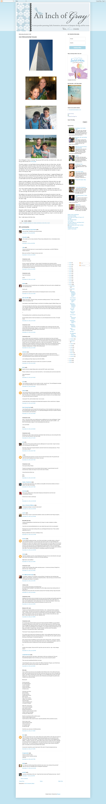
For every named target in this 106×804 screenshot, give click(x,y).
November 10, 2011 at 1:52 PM (28, 561)
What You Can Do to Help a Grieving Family (81, 147)
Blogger (58, 794)
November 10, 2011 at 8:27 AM (28, 450)
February (72, 354)
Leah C (23, 512)
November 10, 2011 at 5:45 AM (28, 386)
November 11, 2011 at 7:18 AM (28, 730)
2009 (70, 360)
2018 (70, 271)
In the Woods (73, 297)
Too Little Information (72, 219)
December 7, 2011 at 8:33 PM (28, 775)
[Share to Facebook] (29, 221)
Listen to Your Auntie (72, 228)
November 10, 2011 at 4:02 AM (28, 320)
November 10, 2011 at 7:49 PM (28, 616)
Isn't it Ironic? (73, 314)
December (72, 286)
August (71, 343)
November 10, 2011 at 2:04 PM (28, 570)
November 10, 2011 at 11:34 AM (29, 508)
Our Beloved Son (78, 164)
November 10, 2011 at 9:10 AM (28, 477)
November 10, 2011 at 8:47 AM (28, 459)
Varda (23, 283)
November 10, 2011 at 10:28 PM (29, 650)
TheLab (24, 390)
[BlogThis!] (26, 221)
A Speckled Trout (26, 654)
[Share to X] (27, 221)
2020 (70, 268)
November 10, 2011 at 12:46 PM (29, 550)
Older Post (60, 781)
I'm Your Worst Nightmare (80, 187)
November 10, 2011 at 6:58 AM (28, 429)
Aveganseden (25, 753)
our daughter (24, 222)
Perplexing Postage (72, 216)
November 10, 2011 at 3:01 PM (28, 580)
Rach (23, 367)
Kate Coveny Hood (26, 407)
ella (23, 442)
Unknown (24, 352)
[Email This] (25, 221)
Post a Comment (24, 778)
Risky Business (72, 329)
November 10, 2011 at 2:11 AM (28, 279)
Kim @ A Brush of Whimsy (28, 505)
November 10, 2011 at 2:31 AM (28, 293)
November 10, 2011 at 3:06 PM (28, 592)
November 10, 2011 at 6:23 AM (28, 403)
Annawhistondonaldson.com (75, 109)
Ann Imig (24, 491)
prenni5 (24, 772)
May (71, 349)
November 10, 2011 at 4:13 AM (28, 347)
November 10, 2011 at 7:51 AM (28, 437)
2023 (70, 262)
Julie (23, 247)
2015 (70, 277)
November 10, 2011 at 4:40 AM (28, 363)
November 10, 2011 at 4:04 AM (28, 332)
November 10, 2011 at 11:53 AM (29, 516)
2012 (70, 282)
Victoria (24, 538)
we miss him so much (46, 222)
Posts (81, 263)
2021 (70, 266)
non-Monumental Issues (73, 317)
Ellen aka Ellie (25, 297)
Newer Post (21, 781)
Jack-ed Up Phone (72, 312)
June (71, 347)
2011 (70, 284)
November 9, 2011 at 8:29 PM (28, 233)
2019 (70, 270)
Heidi (23, 763)
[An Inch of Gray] (68, 115)
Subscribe (77, 48)
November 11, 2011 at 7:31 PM (28, 748)
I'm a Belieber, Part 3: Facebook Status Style (73, 335)
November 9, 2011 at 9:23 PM (28, 243)
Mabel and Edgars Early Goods (29, 229)
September (72, 340)
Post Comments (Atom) (29, 783)
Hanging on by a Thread (73, 227)
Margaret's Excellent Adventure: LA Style (73, 305)
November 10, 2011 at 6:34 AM (28, 413)
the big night (33, 161)
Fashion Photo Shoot (72, 223)
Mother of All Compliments (73, 214)
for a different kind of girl (27, 574)
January (72, 356)
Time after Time (72, 309)
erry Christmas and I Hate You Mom (76, 225)
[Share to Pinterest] (30, 221)
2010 (70, 358)
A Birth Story (77, 204)
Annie (23, 554)
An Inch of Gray (71, 113)
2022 (70, 264)
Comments (82, 265)
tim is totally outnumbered (36, 222)
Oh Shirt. (72, 331)
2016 (70, 275)
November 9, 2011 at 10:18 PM (28, 254)
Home (41, 781)
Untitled (77, 156)
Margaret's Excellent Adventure (73, 325)
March (71, 352)
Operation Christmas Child (73, 321)
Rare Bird (70, 226)
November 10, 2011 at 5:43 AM (28, 377)
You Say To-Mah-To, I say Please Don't (76, 222)
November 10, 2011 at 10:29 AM (29, 501)
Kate (23, 735)
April (71, 351)
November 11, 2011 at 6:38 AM (28, 666)
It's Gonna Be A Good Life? (73, 300)
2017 (70, 273)
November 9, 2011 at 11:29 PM (28, 269)
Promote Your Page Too (72, 116)
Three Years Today (79, 171)
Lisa (23, 381)
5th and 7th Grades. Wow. (80, 179)
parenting (29, 222)
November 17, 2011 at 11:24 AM (29, 768)
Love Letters (70, 221)
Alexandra (24, 237)
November (72, 288)
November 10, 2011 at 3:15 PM (28, 604)
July (71, 345)
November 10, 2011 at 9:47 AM (28, 486)
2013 (70, 280)
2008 (70, 362)
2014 (70, 279)
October (72, 339)
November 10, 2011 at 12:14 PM (29, 534)
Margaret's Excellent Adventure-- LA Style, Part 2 (73, 294)
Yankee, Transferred (26, 482)
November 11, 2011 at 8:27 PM (28, 759)
